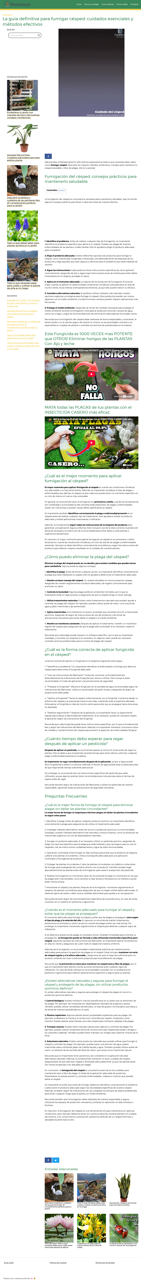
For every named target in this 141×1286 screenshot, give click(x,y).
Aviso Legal (9, 1263)
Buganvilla (8, 15)
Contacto (134, 4)
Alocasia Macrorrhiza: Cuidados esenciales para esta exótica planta (22, 314)
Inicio (79, 4)
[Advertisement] (91, 135)
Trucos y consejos (91, 4)
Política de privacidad (105, 1263)
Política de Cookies (58, 1263)
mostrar (61, 190)
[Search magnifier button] (38, 35)
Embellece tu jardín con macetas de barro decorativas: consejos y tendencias (23, 303)
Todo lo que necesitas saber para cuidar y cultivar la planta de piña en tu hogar (23, 346)
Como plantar (108, 4)
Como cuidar (122, 4)
